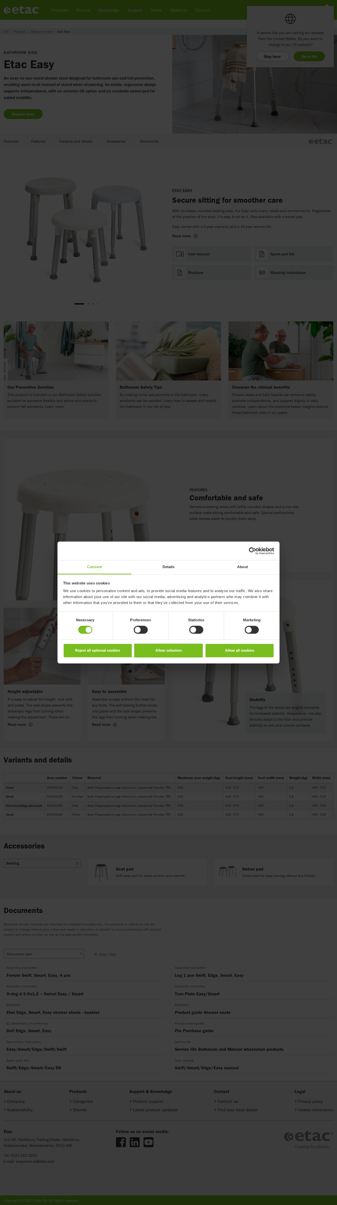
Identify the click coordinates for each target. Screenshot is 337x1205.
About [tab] (242, 567)
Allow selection (168, 650)
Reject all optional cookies (97, 650)
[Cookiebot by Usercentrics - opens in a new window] (252, 551)
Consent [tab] (94, 567)
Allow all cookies (239, 650)
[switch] (141, 630)
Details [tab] (169, 567)
